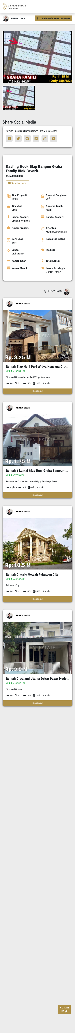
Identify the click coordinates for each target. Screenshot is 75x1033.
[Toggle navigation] (68, 6)
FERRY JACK (23, 303)
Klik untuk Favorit (18, 183)
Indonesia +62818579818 (55, 18)
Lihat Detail (37, 391)
